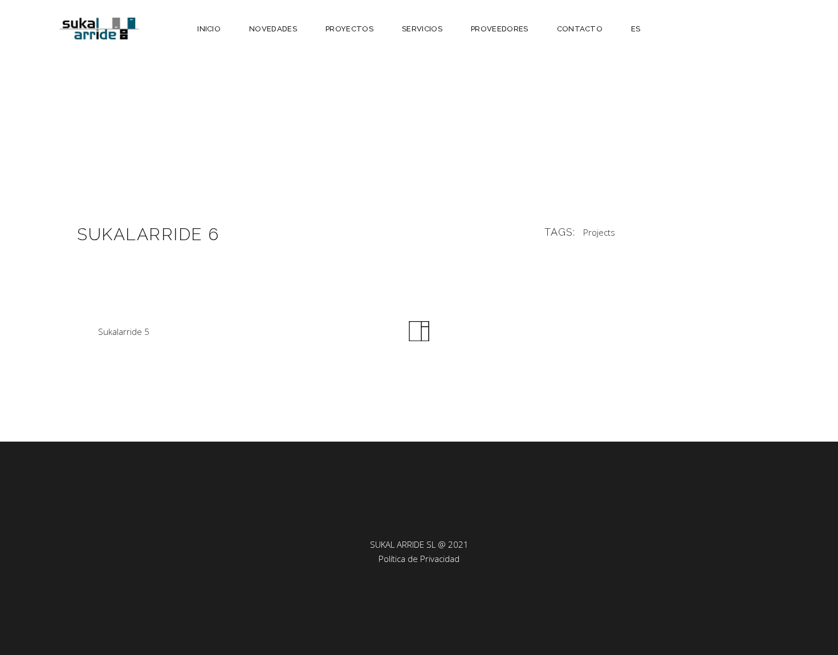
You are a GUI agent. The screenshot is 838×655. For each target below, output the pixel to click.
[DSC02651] (652, 150)
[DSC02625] (185, 87)
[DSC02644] (185, 181)
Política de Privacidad (419, 558)
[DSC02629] (185, 150)
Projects (599, 232)
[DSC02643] (185, 118)
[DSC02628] (419, 150)
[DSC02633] (652, 118)
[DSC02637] (419, 118)
